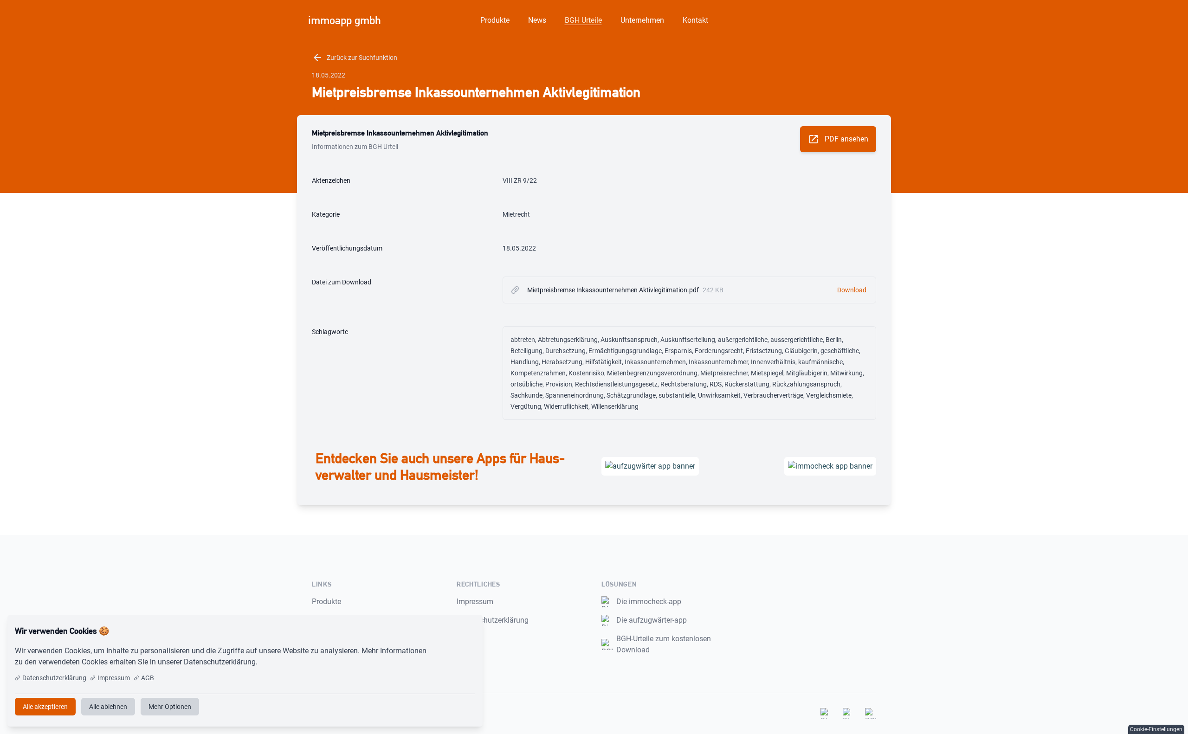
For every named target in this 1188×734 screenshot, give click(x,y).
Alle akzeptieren (444, 631)
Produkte (495, 20)
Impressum (475, 601)
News (537, 20)
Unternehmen (642, 20)
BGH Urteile (583, 20)
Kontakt (695, 20)
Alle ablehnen (108, 706)
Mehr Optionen (169, 706)
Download (851, 290)
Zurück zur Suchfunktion (354, 57)
